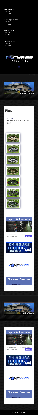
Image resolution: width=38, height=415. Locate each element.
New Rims (10, 118)
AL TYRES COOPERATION (15, 284)
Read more (29, 236)
